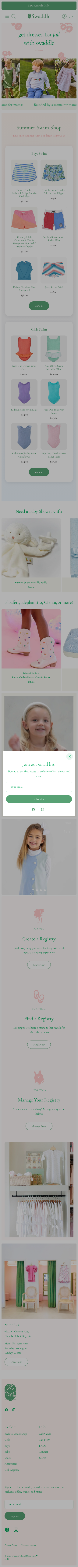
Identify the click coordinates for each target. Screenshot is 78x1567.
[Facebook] (33, 809)
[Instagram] (42, 809)
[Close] (69, 756)
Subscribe (39, 799)
